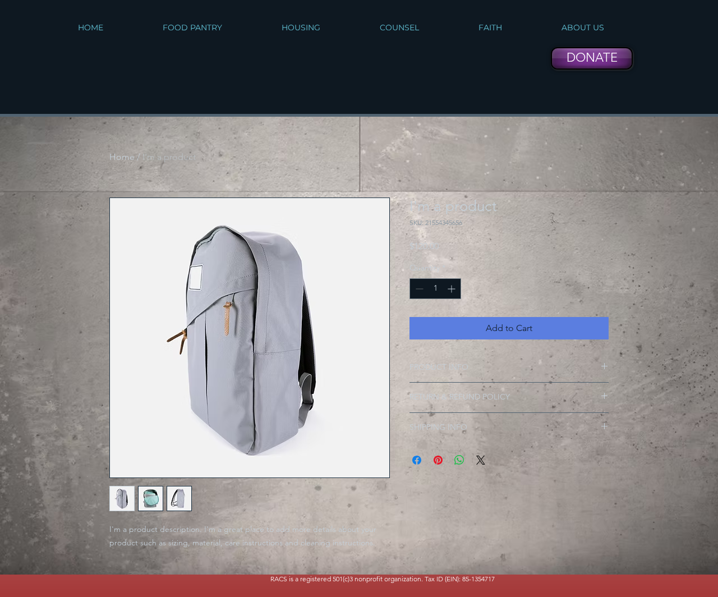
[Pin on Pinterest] (438, 460)
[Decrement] (418, 288)
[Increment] (452, 288)
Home (122, 156)
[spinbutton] (435, 288)
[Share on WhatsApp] (459, 460)
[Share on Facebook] (417, 460)
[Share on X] (480, 460)
